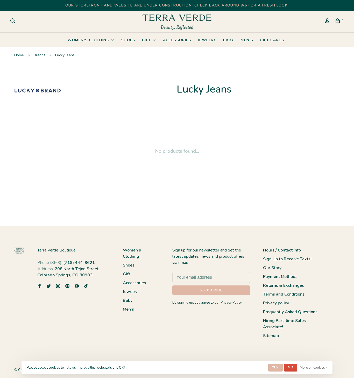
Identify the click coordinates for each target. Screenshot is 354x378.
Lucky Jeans (65, 55)
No (290, 367)
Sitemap (271, 336)
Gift (146, 40)
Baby (228, 40)
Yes (275, 367)
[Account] (328, 21)
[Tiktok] (86, 286)
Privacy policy (276, 303)
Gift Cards (272, 40)
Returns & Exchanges (283, 285)
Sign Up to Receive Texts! (287, 259)
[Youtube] (77, 286)
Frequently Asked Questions (290, 312)
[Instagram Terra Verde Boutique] (58, 286)
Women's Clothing (88, 40)
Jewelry (207, 40)
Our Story (272, 268)
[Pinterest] (67, 286)
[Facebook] (39, 286)
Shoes (128, 40)
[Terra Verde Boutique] (19, 251)
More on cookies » (313, 367)
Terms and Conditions (284, 294)
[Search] (13, 21)
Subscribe (211, 290)
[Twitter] (49, 286)
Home (19, 55)
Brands (39, 55)
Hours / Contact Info (282, 250)
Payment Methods (280, 276)
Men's (247, 40)
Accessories (177, 40)
